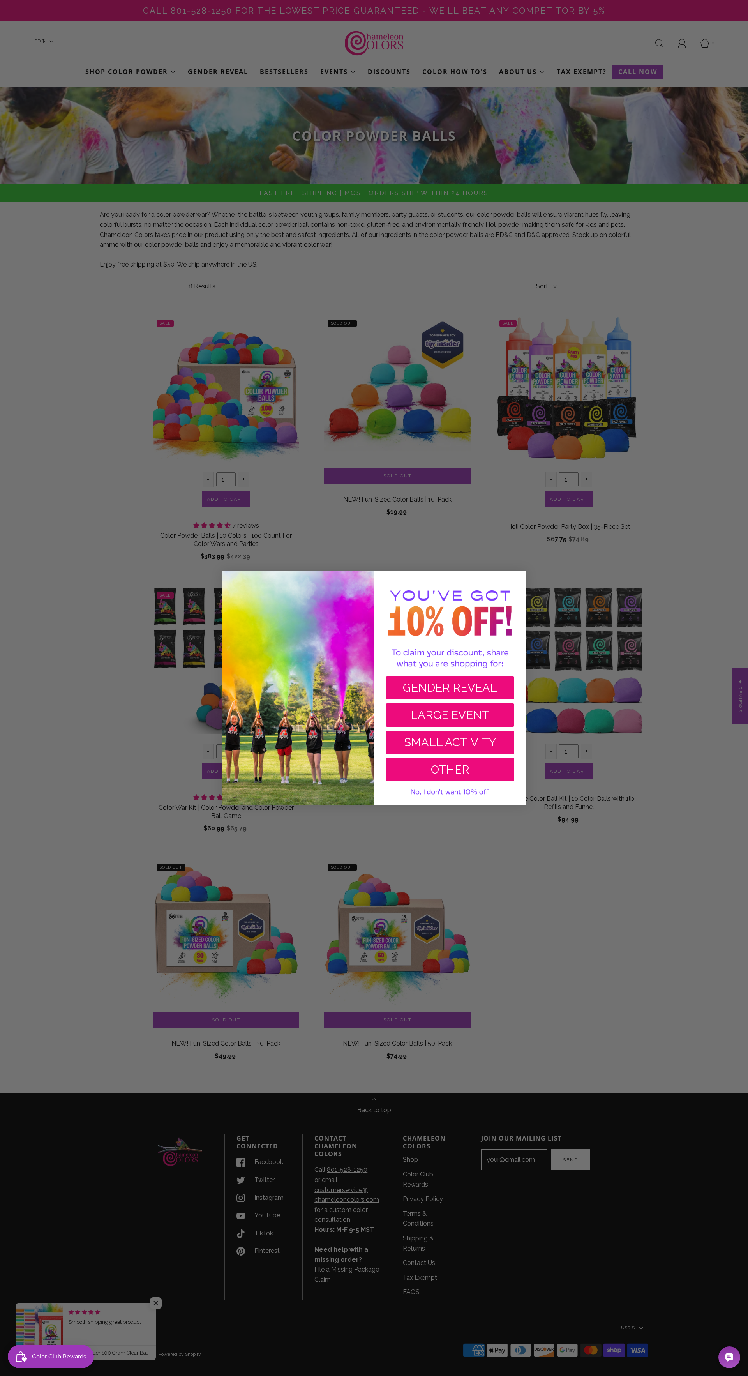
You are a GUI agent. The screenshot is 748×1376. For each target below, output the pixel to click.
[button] (450, 792)
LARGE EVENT (450, 715)
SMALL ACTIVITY (450, 742)
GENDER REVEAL (450, 687)
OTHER (450, 769)
